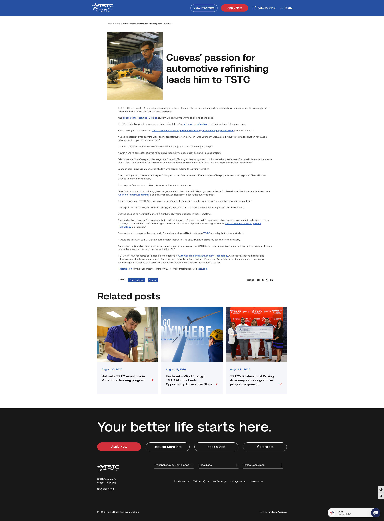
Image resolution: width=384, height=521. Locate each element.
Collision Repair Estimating (133, 195)
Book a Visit (216, 447)
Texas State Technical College (140, 118)
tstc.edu (202, 269)
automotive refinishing (195, 124)
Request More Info (168, 447)
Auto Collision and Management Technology (203, 256)
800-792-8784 (105, 489)
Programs (204, 8)
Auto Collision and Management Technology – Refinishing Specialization (193, 131)
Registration (125, 269)
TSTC (206, 233)
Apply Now (234, 8)
